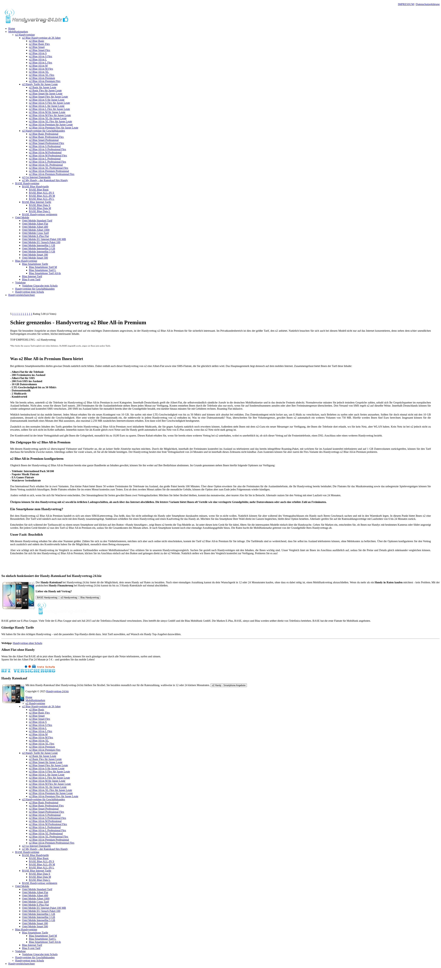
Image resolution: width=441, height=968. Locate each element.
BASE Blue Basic (39, 189)
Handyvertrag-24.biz (57, 691)
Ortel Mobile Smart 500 (35, 257)
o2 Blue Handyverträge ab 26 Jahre (41, 37)
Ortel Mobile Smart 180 (35, 254)
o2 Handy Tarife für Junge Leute (40, 84)
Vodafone (20, 282)
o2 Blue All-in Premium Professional (49, 171)
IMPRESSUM (406, 4)
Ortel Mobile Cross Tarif (35, 233)
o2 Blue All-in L (38, 59)
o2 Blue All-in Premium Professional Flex (51, 174)
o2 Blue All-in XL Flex (41, 74)
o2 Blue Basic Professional (43, 133)
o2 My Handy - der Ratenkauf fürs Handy (45, 180)
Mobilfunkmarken (18, 31)
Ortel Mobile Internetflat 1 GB (38, 245)
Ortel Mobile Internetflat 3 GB (38, 248)
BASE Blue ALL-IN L (41, 198)
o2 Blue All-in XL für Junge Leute (47, 118)
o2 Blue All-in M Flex (41, 68)
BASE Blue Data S (39, 205)
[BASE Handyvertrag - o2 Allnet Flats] (36, 22)
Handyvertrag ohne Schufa (27, 643)
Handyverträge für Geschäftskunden (35, 288)
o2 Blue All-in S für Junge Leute (46, 99)
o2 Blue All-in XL (39, 71)
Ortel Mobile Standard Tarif (37, 220)
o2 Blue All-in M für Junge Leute (47, 112)
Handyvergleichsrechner (21, 294)
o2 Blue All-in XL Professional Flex (48, 167)
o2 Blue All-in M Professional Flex (48, 155)
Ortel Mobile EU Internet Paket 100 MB (44, 239)
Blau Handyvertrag (89, 597)
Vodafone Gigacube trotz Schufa (40, 285)
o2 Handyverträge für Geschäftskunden (43, 130)
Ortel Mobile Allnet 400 (35, 226)
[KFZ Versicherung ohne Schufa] (28, 671)
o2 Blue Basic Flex (39, 44)
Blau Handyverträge (26, 260)
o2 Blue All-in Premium (42, 78)
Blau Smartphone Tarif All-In (45, 273)
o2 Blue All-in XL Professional (46, 164)
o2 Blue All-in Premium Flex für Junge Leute (53, 127)
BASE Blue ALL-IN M (42, 195)
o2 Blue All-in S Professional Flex (47, 149)
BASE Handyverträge (27, 183)
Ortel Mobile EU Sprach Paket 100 (41, 242)
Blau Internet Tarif (32, 276)
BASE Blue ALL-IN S (41, 192)
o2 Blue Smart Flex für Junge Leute (48, 96)
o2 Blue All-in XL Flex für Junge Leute (50, 121)
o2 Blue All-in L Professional (45, 158)
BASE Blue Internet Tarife (36, 202)
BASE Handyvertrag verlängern (39, 214)
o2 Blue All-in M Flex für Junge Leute (50, 115)
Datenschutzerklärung (428, 4)
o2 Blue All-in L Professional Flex (47, 161)
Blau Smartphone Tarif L (42, 270)
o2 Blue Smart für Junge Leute (45, 93)
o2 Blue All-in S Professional (45, 146)
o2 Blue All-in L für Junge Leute (46, 105)
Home (11, 28)
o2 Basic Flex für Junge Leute (45, 90)
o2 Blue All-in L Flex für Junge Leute (49, 109)
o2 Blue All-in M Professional (45, 152)
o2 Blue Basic (36, 40)
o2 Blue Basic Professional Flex (46, 136)
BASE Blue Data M (40, 208)
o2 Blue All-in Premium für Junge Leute (51, 124)
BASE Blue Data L (39, 211)
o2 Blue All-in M (38, 65)
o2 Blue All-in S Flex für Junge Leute (49, 102)
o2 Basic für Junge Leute (42, 87)
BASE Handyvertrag (47, 597)
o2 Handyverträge (25, 34)
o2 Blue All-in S (38, 53)
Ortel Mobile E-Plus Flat (35, 236)
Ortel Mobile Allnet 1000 (35, 229)
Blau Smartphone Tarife (35, 263)
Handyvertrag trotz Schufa (29, 291)
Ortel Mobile (22, 217)
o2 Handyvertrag (69, 597)
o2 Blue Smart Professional (44, 140)
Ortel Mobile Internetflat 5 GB (38, 251)
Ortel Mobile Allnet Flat (35, 223)
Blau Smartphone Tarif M (43, 267)
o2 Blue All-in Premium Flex (44, 81)
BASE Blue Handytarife (35, 186)
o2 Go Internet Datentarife (36, 177)
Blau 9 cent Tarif (31, 279)
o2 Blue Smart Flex (39, 50)
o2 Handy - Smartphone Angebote (228, 685)
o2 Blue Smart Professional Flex (46, 143)
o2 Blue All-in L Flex (40, 62)
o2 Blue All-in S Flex (40, 56)
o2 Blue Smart (37, 47)
